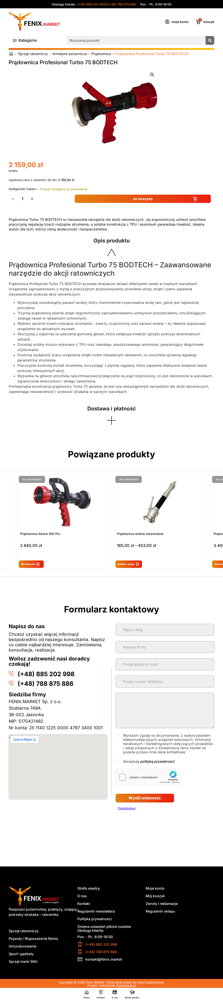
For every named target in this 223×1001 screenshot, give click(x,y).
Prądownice (101, 54)
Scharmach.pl (126, 985)
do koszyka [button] (125, 564)
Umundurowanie (22, 946)
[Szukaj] (210, 40)
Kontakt (83, 903)
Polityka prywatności (94, 919)
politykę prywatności (157, 761)
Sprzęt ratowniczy (33, 54)
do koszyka (142, 199)
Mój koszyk (155, 896)
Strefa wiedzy (88, 888)
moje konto (180, 22)
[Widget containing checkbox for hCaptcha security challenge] (148, 777)
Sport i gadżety (21, 954)
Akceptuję (149, 761)
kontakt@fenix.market (103, 959)
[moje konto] (167, 21)
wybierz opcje (29, 564)
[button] (152, 75)
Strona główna (11, 54)
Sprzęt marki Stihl (23, 961)
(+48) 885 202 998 (90, 4)
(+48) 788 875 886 (122, 4)
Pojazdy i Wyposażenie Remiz (33, 938)
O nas (82, 896)
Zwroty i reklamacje (162, 903)
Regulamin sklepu (160, 911)
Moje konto (155, 888)
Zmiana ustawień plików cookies (104, 926)
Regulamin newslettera (96, 911)
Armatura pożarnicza (69, 54)
